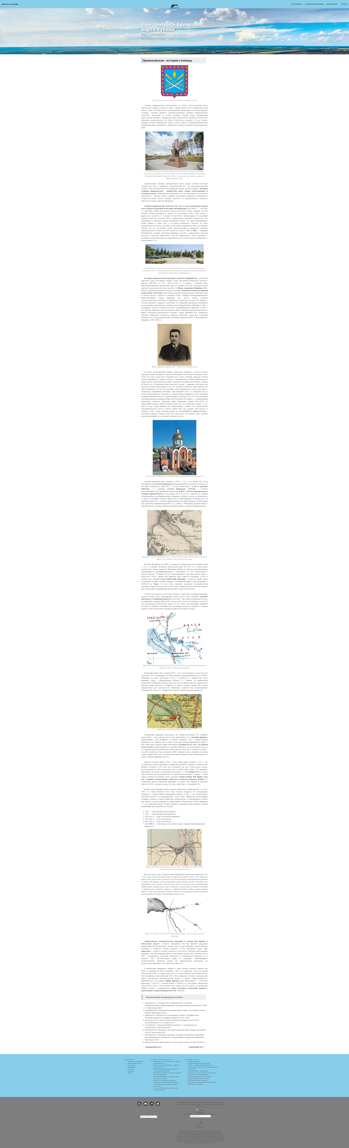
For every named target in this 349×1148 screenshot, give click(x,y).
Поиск (130, 1073)
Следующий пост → (196, 1047)
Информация (132, 1067)
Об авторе (131, 1069)
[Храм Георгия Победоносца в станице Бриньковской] (174, 447)
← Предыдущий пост (153, 1047)
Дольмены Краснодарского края (198, 1063)
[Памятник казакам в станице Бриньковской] (174, 151)
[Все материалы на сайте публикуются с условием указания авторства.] (200, 1110)
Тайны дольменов (194, 1061)
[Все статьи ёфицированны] (200, 1122)
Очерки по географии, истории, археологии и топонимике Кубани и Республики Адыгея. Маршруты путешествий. (200, 1104)
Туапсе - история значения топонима (200, 1065)
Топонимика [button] (296, 4)
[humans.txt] (200, 1126)
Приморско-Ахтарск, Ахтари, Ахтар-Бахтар (202, 1073)
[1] (184, 481)
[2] (206, 484)
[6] (199, 226)
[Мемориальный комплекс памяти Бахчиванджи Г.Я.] (174, 255)
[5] (200, 675)
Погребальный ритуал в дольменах (200, 1076)
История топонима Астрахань (198, 1080)
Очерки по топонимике (135, 1061)
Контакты (131, 1071)
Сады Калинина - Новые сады (198, 1071)
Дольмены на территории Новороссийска (202, 1082)
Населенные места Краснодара (198, 1075)
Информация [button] (332, 4)
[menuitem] (297, 4)
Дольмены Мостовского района (198, 1078)
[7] (176, 288)
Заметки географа (9, 4)
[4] (158, 389)
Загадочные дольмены (314, 4)
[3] (181, 963)
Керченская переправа (195, 1084)
